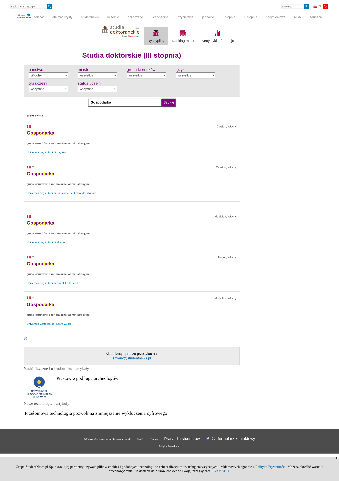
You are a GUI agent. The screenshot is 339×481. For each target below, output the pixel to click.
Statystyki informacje (218, 41)
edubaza (316, 17)
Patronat (154, 439)
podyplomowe (275, 17)
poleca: (38, 17)
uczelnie (113, 17)
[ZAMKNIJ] (221, 471)
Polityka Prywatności (169, 446)
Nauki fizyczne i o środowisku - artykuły (56, 368)
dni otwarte (135, 17)
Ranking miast (183, 41)
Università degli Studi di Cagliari (46, 152)
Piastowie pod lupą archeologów (87, 378)
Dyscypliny (156, 41)
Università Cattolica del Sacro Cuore (49, 323)
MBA (297, 17)
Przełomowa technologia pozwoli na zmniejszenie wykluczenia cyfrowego (96, 413)
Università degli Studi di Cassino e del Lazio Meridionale (61, 193)
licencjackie (160, 17)
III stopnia (250, 17)
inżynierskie (185, 17)
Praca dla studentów (182, 438)
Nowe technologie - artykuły (46, 403)
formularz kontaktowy (236, 438)
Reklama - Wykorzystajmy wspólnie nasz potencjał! (107, 439)
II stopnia (229, 17)
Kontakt (140, 439)
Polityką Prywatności (270, 467)
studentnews (90, 17)
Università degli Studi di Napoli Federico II (52, 283)
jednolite (208, 17)
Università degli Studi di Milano (46, 242)
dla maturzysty (62, 17)
